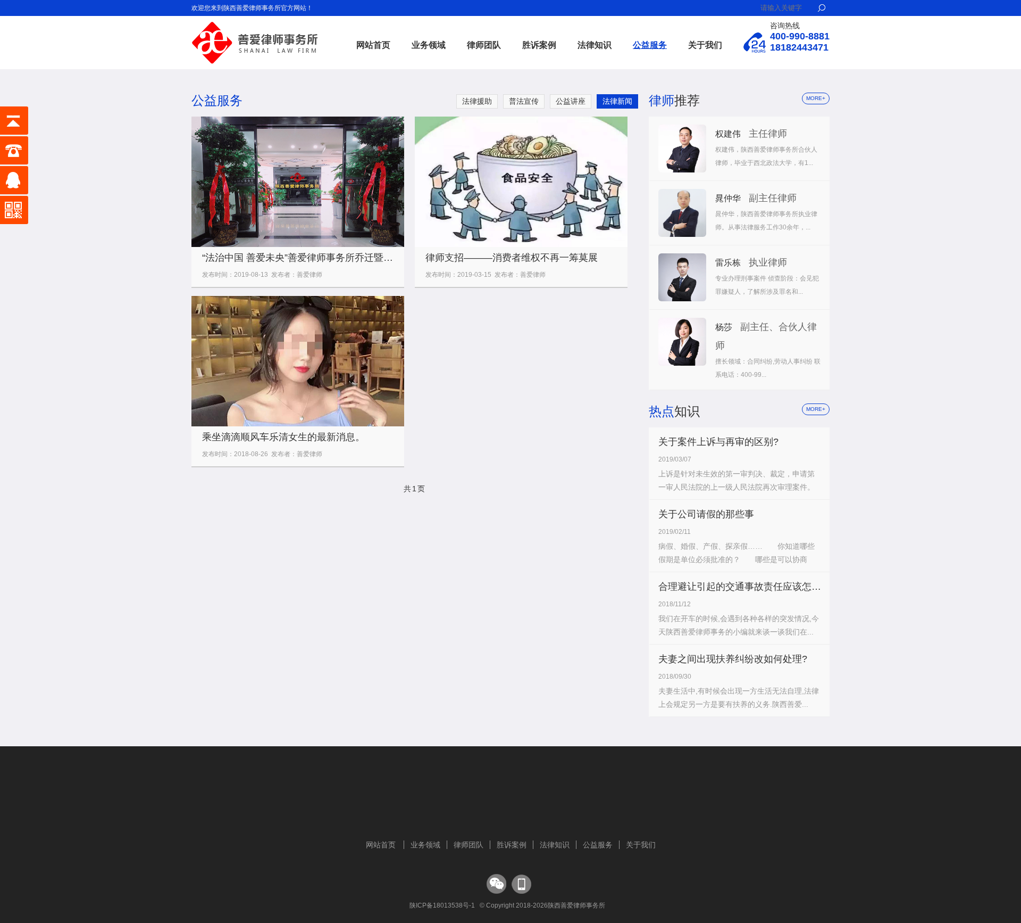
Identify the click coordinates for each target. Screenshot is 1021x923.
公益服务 (650, 45)
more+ (815, 98)
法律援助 (477, 101)
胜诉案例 (539, 45)
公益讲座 (570, 101)
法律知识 (595, 45)
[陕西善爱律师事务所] (255, 25)
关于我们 (705, 45)
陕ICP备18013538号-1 (442, 905)
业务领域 (429, 45)
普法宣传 (524, 101)
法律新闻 (617, 101)
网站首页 (373, 45)
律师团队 (484, 45)
